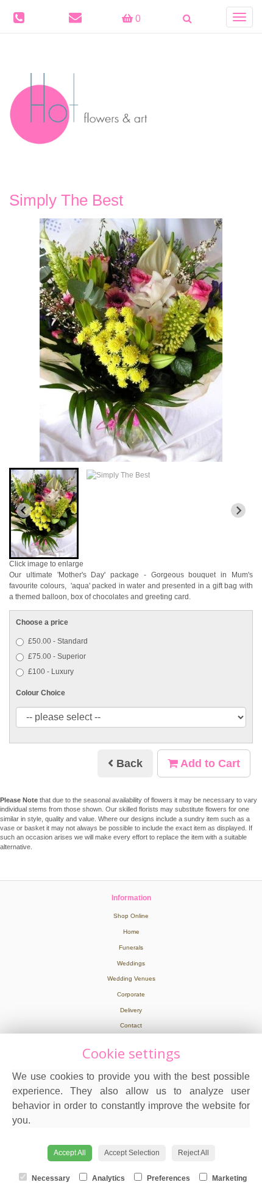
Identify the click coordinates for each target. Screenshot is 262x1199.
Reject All (193, 1153)
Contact (131, 1025)
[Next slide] (238, 510)
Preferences (167, 1178)
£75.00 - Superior (57, 656)
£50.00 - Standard (58, 641)
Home (131, 931)
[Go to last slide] (23, 510)
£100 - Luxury (51, 671)
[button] (44, 513)
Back (128, 763)
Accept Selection (132, 1153)
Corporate (131, 994)
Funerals (131, 947)
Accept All (70, 1153)
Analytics (107, 1178)
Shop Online (131, 915)
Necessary (50, 1178)
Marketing (228, 1178)
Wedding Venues (131, 978)
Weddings (131, 963)
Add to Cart (209, 763)
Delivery (131, 1010)
